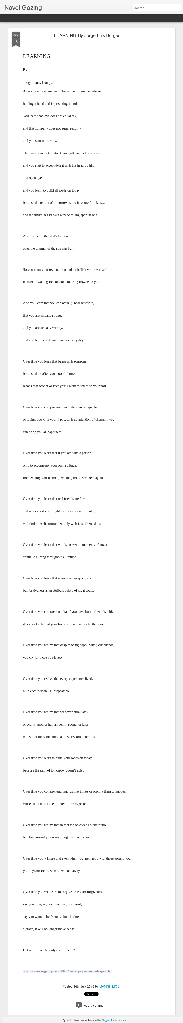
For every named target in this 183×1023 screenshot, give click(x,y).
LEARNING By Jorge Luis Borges (87, 35)
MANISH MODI (110, 986)
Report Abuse (118, 1020)
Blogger (106, 1020)
